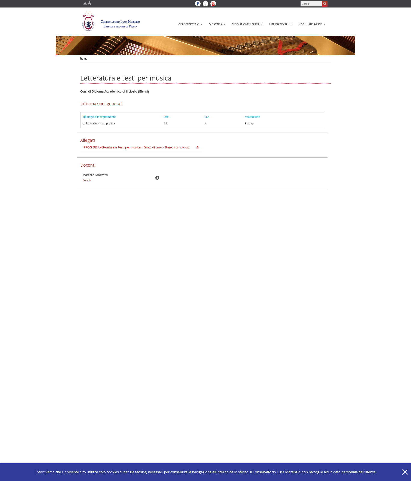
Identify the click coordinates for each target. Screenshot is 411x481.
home (83, 58)
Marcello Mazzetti (95, 177)
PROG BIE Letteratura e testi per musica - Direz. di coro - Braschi (136, 147)
